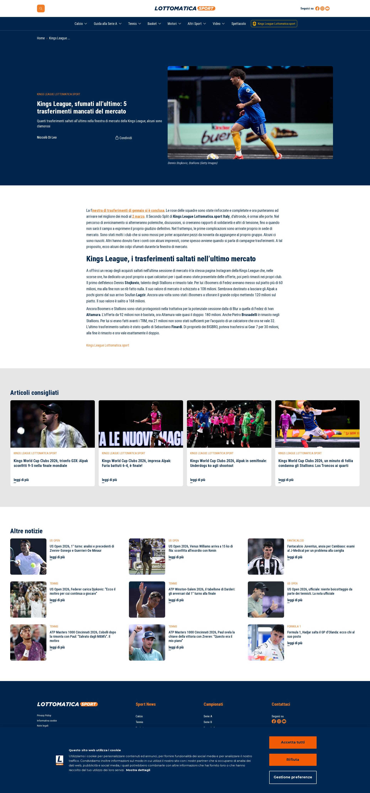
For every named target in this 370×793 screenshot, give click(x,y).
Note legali (42, 725)
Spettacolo (238, 24)
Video (216, 24)
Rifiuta (293, 760)
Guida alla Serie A (105, 24)
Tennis (132, 24)
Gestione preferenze (293, 777)
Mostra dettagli (137, 770)
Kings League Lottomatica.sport (107, 345)
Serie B (208, 722)
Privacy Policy (44, 715)
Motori (172, 24)
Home (41, 38)
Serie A (208, 716)
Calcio (79, 24)
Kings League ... (59, 38)
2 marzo (138, 216)
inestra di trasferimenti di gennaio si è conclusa (128, 210)
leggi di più (21, 480)
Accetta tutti (293, 742)
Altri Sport (195, 24)
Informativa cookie (47, 720)
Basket (152, 24)
